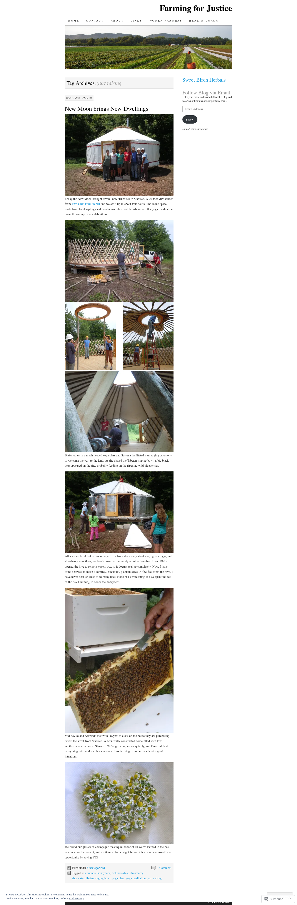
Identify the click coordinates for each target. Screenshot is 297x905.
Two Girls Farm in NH (86, 204)
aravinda (90, 873)
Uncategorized (96, 868)
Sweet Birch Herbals (204, 79)
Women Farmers (165, 20)
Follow (190, 119)
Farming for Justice (196, 7)
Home (73, 20)
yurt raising (154, 878)
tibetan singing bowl (97, 878)
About (117, 20)
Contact (94, 20)
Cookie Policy (76, 898)
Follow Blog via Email (206, 92)
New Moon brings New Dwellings (106, 108)
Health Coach (203, 20)
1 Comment (164, 868)
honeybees (103, 873)
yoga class (118, 878)
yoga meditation (136, 878)
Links (136, 20)
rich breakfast (120, 873)
